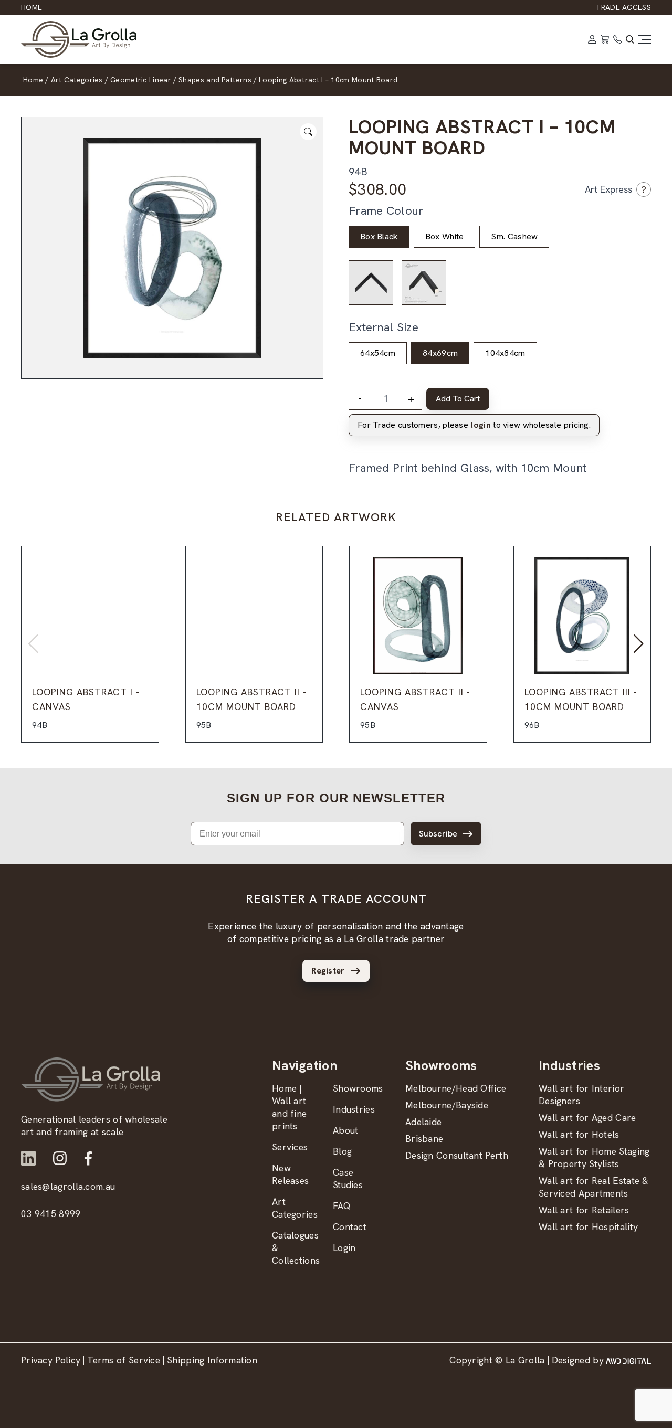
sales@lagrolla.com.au (68, 1186)
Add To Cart (458, 398)
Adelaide (423, 1122)
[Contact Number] (617, 39)
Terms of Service (123, 1360)
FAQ (342, 1206)
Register (327, 970)
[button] (639, 643)
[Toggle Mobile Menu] (644, 39)
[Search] (630, 39)
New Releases (290, 1174)
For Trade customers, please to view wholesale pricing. (474, 424)
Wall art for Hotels (579, 1134)
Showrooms (358, 1088)
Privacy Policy (50, 1360)
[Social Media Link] (28, 1158)
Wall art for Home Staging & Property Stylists (594, 1157)
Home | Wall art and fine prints (289, 1107)
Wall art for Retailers (584, 1210)
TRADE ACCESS (623, 7)
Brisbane (424, 1139)
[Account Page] (592, 39)
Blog (342, 1151)
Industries (354, 1109)
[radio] (379, 237)
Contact (349, 1227)
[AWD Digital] (628, 1360)
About (346, 1130)
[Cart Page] (605, 39)
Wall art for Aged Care (587, 1118)
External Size (383, 327)
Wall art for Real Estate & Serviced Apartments (594, 1187)
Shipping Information (212, 1360)
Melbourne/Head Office (455, 1088)
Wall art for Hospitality (588, 1227)
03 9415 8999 (51, 1214)
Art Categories (295, 1208)
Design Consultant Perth (456, 1155)
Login (344, 1248)
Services (290, 1147)
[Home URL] (90, 1079)
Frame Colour (386, 210)
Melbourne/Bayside (446, 1105)
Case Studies (348, 1178)
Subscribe (438, 833)
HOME (31, 7)
